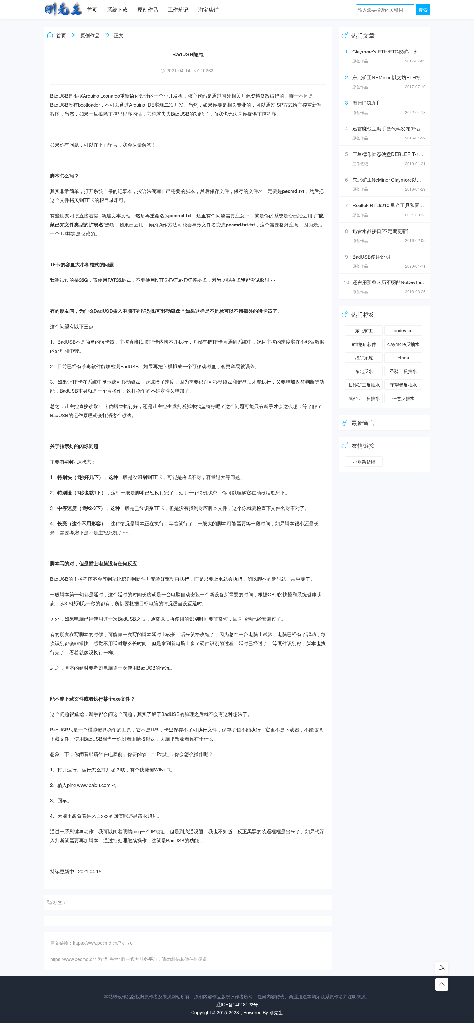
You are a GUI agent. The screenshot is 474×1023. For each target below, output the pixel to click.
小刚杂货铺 (364, 461)
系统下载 (117, 9)
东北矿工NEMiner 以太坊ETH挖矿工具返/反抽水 (404, 77)
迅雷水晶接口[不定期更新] (380, 230)
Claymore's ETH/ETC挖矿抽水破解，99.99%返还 (405, 51)
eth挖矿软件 (364, 344)
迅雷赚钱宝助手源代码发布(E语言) (389, 128)
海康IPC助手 (366, 102)
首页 (92, 9)
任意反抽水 (403, 398)
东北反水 (364, 371)
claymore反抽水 (403, 344)
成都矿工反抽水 (364, 398)
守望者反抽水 (403, 384)
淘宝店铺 (208, 9)
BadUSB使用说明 (371, 256)
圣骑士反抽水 (403, 371)
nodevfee (403, 330)
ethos (403, 357)
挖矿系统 (364, 357)
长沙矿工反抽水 (364, 384)
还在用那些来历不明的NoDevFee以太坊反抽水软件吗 (409, 282)
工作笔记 (178, 9)
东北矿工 (364, 330)
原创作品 (147, 9)
